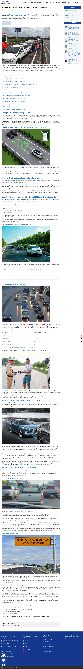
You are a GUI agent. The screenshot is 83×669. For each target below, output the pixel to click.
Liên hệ (76, 2)
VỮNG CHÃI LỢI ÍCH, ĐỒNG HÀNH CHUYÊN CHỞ (73, 41)
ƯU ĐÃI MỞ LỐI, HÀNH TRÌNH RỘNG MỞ (73, 46)
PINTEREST (27, 652)
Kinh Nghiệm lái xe (69, 13)
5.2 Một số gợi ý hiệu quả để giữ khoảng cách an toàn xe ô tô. (16, 98)
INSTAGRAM (28, 649)
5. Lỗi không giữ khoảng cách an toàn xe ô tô (12, 92)
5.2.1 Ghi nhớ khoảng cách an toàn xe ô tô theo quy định (14, 101)
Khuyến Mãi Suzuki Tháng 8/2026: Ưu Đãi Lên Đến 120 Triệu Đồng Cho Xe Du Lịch (74, 28)
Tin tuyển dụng (68, 20)
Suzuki (45, 599)
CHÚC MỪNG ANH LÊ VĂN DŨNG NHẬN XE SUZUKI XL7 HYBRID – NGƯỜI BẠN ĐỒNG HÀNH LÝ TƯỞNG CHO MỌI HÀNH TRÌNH (74, 53)
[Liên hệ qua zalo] (3, 660)
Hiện (8, 23)
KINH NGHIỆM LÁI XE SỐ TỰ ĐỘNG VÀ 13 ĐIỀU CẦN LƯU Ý (20, 511)
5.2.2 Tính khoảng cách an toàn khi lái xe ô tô (12, 104)
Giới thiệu (30, 2)
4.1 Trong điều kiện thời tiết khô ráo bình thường (13, 87)
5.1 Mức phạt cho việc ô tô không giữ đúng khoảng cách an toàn (16, 95)
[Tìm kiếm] (80, 2)
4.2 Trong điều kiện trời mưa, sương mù (11, 90)
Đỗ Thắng (13, 9)
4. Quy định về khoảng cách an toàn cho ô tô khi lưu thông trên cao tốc (18, 84)
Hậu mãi (64, 2)
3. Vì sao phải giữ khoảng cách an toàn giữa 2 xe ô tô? (14, 81)
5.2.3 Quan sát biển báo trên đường (10, 106)
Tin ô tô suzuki (68, 17)
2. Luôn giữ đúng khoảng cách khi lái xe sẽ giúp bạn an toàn (15, 78)
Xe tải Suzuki (56, 2)
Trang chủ (23, 2)
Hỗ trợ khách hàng (39, 2)
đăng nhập (10, 625)
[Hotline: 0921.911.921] (3, 665)
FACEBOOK (27, 641)
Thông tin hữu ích (69, 15)
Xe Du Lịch (48, 2)
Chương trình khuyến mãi (70, 10)
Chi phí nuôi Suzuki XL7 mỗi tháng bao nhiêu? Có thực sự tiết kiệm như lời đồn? (74, 34)
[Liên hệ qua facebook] (3, 655)
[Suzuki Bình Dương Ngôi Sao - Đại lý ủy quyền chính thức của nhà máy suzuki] (7, 2)
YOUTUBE (27, 643)
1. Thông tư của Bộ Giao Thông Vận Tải (11, 76)
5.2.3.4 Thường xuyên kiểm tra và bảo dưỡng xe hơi (13, 109)
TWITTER (27, 646)
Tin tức (70, 2)
